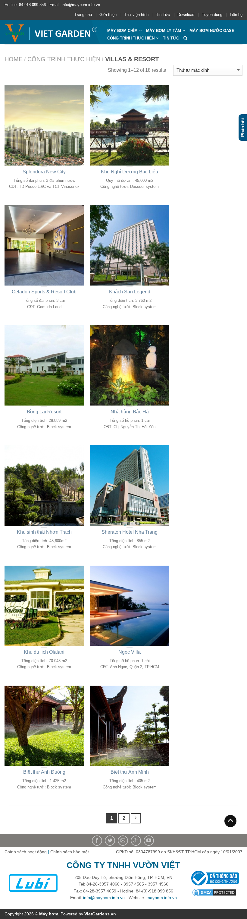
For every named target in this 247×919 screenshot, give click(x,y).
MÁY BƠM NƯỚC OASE (211, 30)
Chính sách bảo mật (69, 851)
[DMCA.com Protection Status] (214, 892)
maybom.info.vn (161, 897)
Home (14, 59)
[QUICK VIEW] (44, 125)
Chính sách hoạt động (26, 851)
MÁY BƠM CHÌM (122, 30)
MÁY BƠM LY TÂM (163, 30)
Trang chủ (83, 14)
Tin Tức (163, 14)
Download (185, 14)
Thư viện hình (136, 14)
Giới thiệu (108, 14)
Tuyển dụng (212, 14)
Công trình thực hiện (131, 38)
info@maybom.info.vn (104, 897)
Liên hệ (236, 14)
